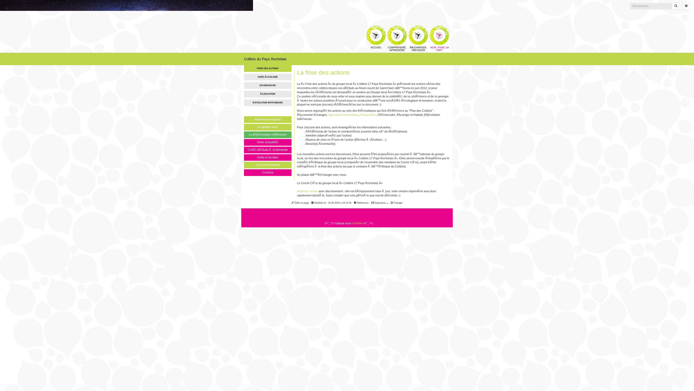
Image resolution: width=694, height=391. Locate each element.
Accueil (376, 28)
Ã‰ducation (267, 94)
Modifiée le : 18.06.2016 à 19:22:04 (332, 202)
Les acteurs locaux (268, 164)
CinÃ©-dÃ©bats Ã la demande (268, 149)
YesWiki (357, 223)
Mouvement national (268, 119)
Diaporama (380, 202)
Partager (398, 202)
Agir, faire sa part (439, 28)
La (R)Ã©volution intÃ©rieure (267, 134)
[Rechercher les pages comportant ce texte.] (676, 6)
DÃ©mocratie (268, 85)
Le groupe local (268, 127)
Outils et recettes (267, 157)
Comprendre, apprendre (397, 28)
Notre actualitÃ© (267, 142)
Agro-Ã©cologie (268, 77)
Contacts (267, 172)
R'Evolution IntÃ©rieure (268, 102)
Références (362, 202)
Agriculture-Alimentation (343, 114)
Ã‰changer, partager (418, 28)
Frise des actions (268, 68)
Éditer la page (301, 202)
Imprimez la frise (307, 191)
